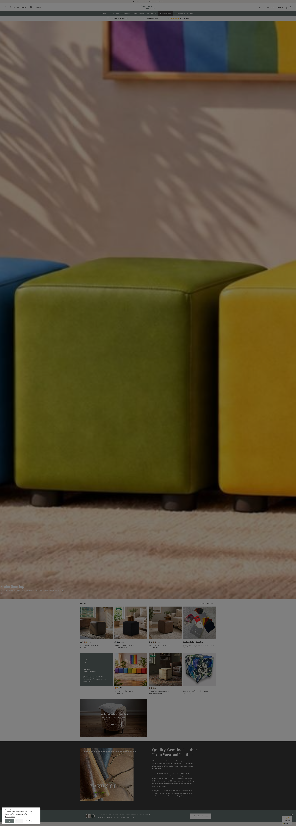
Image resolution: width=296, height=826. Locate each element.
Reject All (18, 821)
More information (10, 816)
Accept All (9, 821)
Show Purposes (30, 821)
